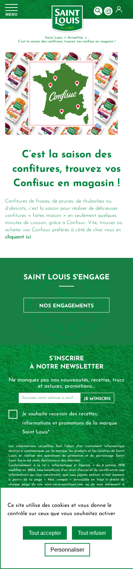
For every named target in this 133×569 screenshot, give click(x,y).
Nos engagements (66, 306)
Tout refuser (92, 533)
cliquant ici (18, 237)
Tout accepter (45, 533)
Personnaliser (67, 550)
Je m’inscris (97, 399)
